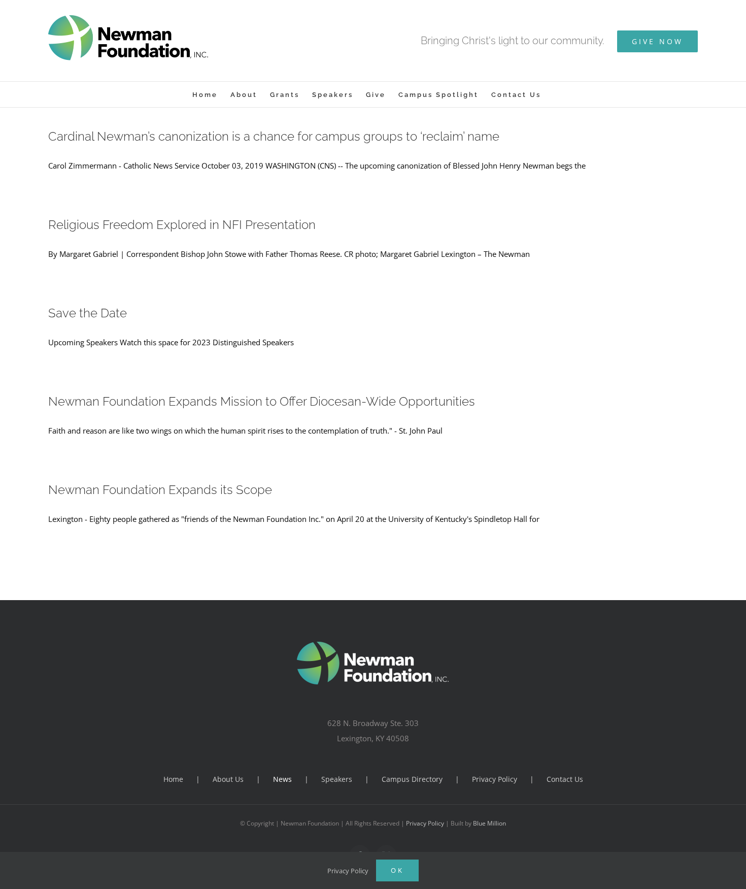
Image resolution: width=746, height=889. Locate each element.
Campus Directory (412, 779)
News (282, 779)
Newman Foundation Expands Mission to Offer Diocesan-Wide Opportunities (261, 401)
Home (173, 779)
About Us (228, 779)
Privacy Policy (494, 779)
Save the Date (87, 313)
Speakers (336, 779)
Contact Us (565, 779)
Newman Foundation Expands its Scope (160, 489)
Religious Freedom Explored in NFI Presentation (182, 224)
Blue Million (489, 823)
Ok (397, 870)
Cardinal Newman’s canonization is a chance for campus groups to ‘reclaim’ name (273, 136)
